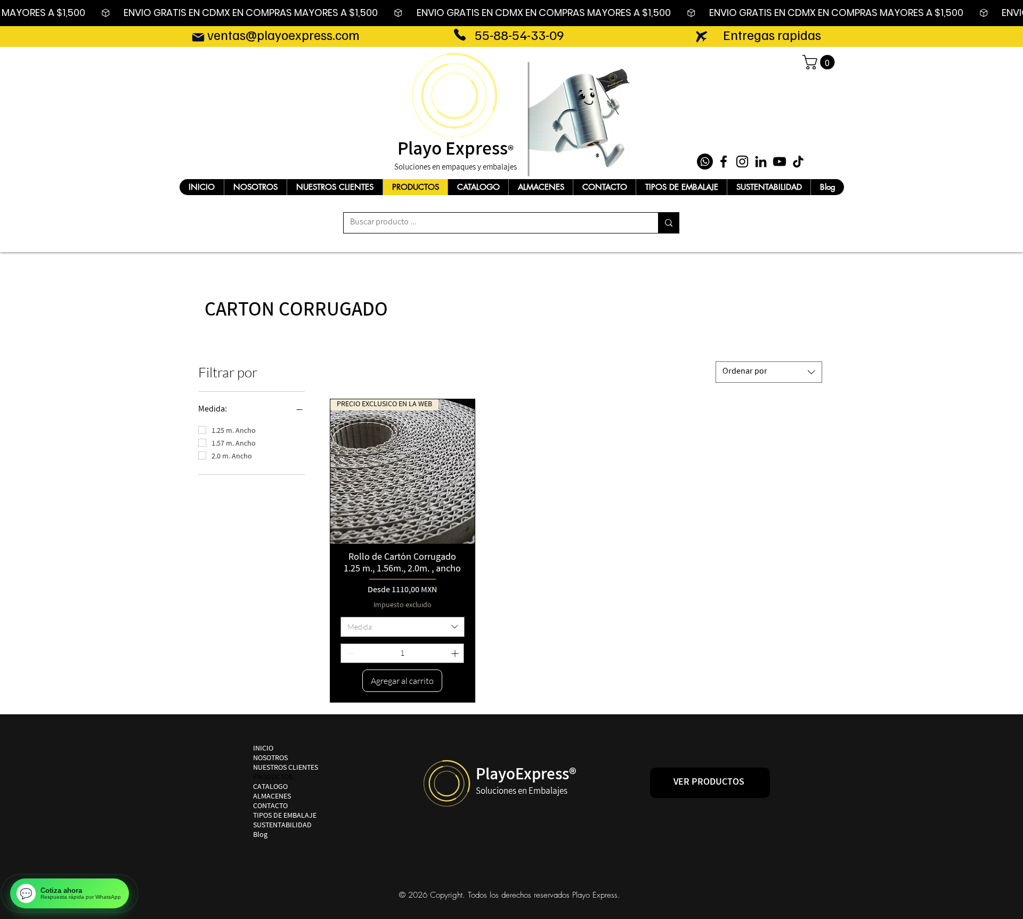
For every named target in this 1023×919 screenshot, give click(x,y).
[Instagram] (742, 162)
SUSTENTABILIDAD (282, 826)
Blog (260, 836)
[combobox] (769, 372)
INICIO (263, 749)
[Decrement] (348, 653)
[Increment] (455, 653)
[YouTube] (779, 162)
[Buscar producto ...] (668, 223)
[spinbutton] (402, 653)
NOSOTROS (270, 759)
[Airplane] (701, 36)
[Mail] (198, 37)
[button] (820, 62)
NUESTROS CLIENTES (285, 768)
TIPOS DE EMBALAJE (284, 816)
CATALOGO (270, 788)
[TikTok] (798, 162)
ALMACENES (272, 797)
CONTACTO (270, 807)
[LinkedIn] (761, 162)
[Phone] (459, 35)
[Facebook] (724, 162)
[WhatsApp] (705, 162)
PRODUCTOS (273, 778)
